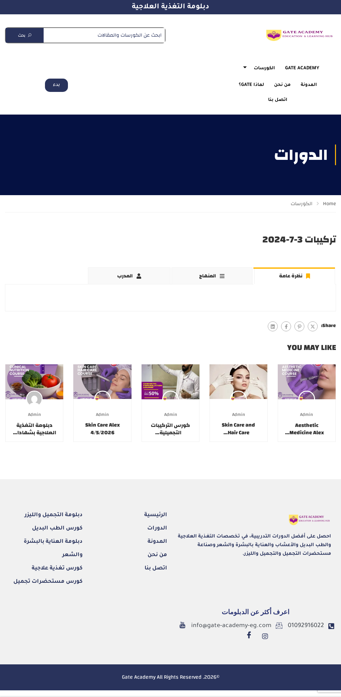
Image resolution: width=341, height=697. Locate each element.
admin (306, 414)
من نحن (282, 85)
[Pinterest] (299, 326)
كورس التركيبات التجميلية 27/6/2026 (170, 429)
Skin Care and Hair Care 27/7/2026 (238, 428)
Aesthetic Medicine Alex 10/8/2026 (306, 429)
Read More (307, 382)
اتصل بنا (277, 100)
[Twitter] (313, 326)
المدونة (309, 85)
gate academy (302, 68)
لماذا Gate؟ (251, 85)
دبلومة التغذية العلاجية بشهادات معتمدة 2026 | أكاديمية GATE (34, 429)
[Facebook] (286, 326)
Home (329, 203)
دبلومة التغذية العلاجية (170, 7)
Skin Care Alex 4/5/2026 (102, 428)
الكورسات (264, 68)
